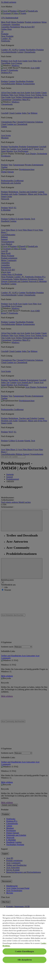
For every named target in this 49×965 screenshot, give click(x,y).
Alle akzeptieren (24, 960)
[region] (24, 936)
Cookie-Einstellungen (24, 951)
